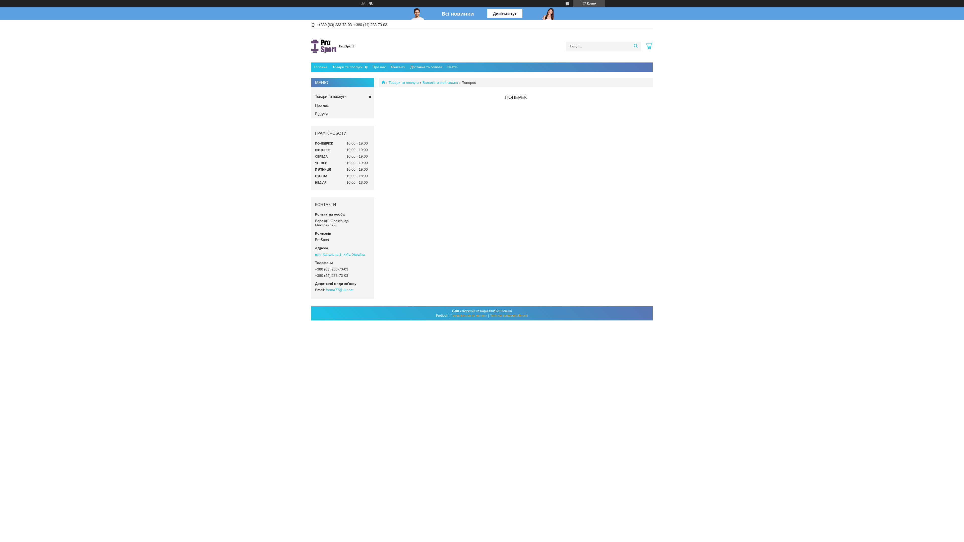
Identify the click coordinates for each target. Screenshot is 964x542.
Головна (320, 67)
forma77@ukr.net (339, 290)
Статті (452, 67)
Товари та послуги (347, 67)
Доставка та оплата (426, 67)
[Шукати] (635, 46)
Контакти (398, 67)
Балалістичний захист (440, 83)
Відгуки (321, 114)
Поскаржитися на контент (468, 315)
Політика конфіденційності (509, 315)
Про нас (379, 67)
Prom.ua (506, 311)
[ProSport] (323, 46)
